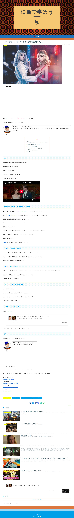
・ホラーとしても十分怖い (32, 146)
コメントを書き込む (37, 499)
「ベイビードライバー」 (22, 211)
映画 (10, 397)
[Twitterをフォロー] (33, 403)
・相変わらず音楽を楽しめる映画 (33, 144)
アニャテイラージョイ (16, 397)
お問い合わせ (37, 514)
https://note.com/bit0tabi (8, 391)
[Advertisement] (37, 105)
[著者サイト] (30, 403)
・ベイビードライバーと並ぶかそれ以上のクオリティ (37, 142)
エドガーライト (24, 397)
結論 (28, 141)
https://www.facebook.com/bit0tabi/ (10, 387)
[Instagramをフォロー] (38, 403)
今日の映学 (29, 151)
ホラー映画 (6, 397)
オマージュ (9, 311)
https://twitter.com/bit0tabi (8, 379)
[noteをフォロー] (41, 403)
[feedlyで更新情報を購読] (43, 403)
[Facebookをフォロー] (36, 403)
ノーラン (5, 242)
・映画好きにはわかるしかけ (32, 149)
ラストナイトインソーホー (38, 397)
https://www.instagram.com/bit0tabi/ (10, 383)
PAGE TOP (37, 510)
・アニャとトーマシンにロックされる (34, 148)
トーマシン (30, 397)
